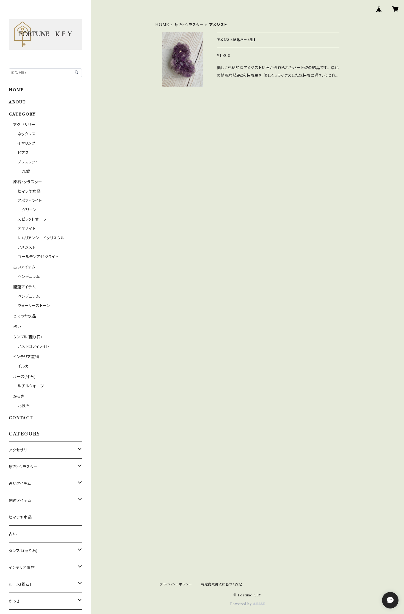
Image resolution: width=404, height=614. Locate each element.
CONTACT (21, 417)
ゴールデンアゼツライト (38, 256)
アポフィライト (30, 200)
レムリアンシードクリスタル (41, 237)
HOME (162, 24)
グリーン (29, 209)
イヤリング (26, 143)
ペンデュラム (29, 276)
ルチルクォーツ (31, 385)
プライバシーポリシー (176, 584)
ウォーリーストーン (34, 305)
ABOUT (17, 102)
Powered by (241, 604)
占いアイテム (24, 267)
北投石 (24, 405)
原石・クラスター (189, 24)
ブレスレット (28, 162)
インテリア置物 (26, 356)
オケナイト (27, 228)
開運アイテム (24, 286)
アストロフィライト (33, 346)
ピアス (23, 152)
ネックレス (27, 133)
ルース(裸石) (24, 376)
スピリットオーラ (32, 219)
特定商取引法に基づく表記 (221, 584)
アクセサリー (24, 124)
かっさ (18, 396)
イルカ (23, 366)
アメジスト (27, 247)
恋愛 (26, 171)
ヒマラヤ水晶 (29, 191)
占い (17, 326)
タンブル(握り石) (27, 337)
